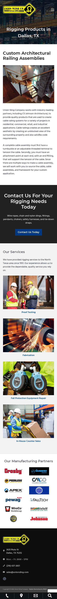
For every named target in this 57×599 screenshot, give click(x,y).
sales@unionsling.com (17, 572)
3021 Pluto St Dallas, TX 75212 (14, 551)
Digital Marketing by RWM (38, 589)
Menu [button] (49, 10)
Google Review (4, 578)
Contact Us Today (28, 232)
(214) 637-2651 (13, 566)
